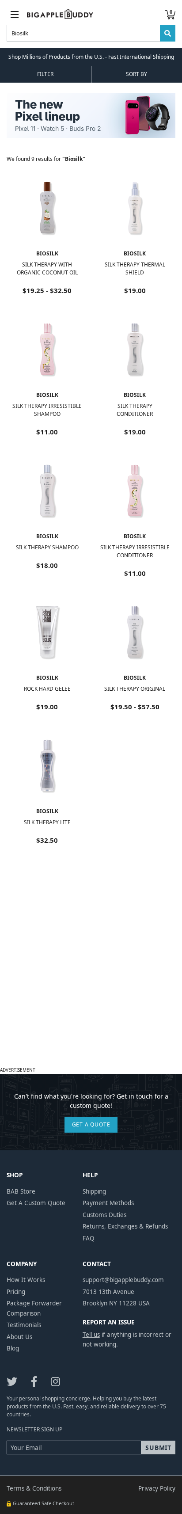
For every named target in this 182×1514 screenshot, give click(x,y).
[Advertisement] (91, 973)
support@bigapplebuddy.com (123, 1280)
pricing (16, 1292)
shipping (94, 1191)
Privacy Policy (156, 1488)
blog (13, 1348)
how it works (26, 1280)
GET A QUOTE (91, 1124)
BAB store (21, 1191)
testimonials (24, 1325)
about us (19, 1337)
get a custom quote (36, 1203)
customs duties (104, 1215)
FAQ (89, 1238)
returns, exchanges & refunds (125, 1226)
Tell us (91, 1335)
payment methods (108, 1203)
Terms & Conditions (34, 1488)
